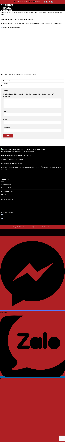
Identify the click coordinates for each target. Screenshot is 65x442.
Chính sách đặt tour (7, 188)
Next (3, 86)
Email (5, 119)
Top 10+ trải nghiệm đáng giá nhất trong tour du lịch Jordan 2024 (27, 12)
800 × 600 (20, 23)
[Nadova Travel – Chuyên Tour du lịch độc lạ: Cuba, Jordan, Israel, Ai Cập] (23, 149)
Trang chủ (4, 12)
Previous (4, 84)
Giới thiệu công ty (6, 184)
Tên (4, 111)
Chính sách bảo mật (7, 191)
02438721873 (12, 155)
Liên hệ (3, 194)
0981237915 (38, 1)
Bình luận (6, 97)
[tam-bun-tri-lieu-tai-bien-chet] (32, 50)
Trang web (6, 127)
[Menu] (63, 7)
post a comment (23, 81)
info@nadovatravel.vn (22, 1)
